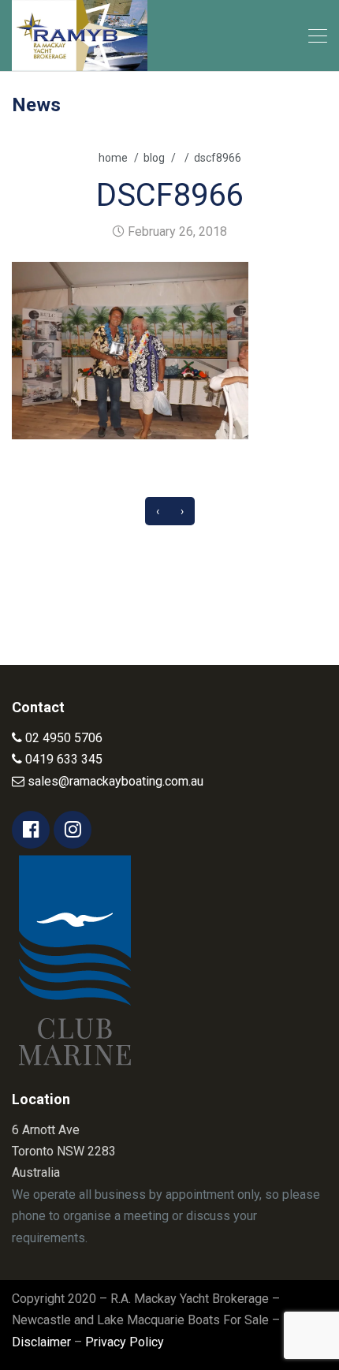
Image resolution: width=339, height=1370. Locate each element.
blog (154, 157)
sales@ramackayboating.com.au (113, 781)
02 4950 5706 (62, 737)
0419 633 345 (62, 759)
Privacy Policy (124, 1342)
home (113, 157)
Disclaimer (41, 1342)
